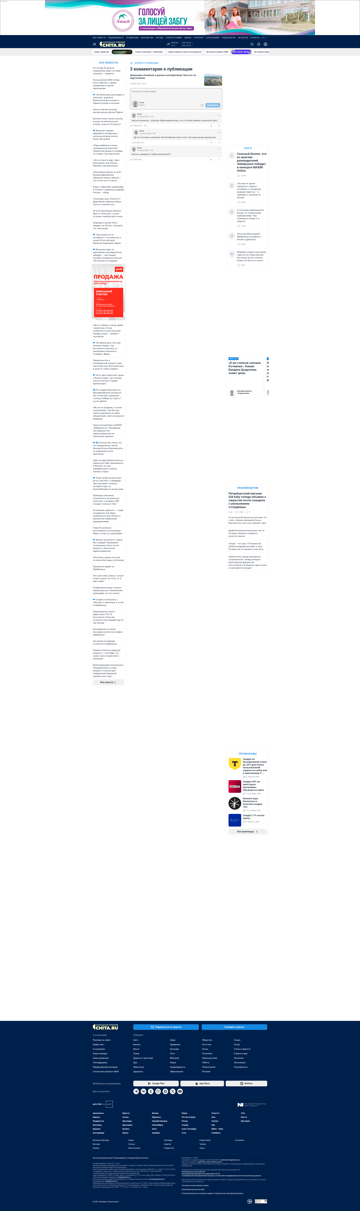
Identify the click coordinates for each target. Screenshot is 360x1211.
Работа (205, 1062)
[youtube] (180, 1091)
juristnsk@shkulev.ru (157, 1179)
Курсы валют (213, 38)
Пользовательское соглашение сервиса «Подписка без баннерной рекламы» (213, 1193)
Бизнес (136, 1044)
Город (136, 1053)
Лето (172, 1053)
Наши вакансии (101, 1058)
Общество (207, 1040)
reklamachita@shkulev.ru (230, 1160)
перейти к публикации (146, 63)
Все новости (99, 38)
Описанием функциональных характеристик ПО (201, 1174)
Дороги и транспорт (143, 1058)
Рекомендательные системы (193, 1189)
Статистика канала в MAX (106, 1071)
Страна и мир (240, 1053)
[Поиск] (252, 44)
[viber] (158, 1091)
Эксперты (243, 38)
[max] (165, 1091)
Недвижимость (116, 38)
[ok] (151, 1091)
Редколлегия (229, 38)
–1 (219, 159)
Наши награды (100, 1053)
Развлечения (208, 1067)
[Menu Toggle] (94, 44)
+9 (211, 143)
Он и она (206, 1044)
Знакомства (147, 38)
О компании (99, 1049)
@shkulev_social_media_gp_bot (210, 1162)
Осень (205, 1049)
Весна (136, 1049)
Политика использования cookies (195, 1186)
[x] (173, 1091)
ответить (137, 126)
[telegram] (136, 1091)
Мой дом (174, 1058)
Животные (138, 1067)
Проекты (254, 38)
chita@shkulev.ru (124, 1177)
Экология (239, 1058)
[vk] (143, 1091)
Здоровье (138, 1071)
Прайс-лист (98, 1044)
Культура (174, 1049)
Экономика (239, 1062)
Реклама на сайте (101, 1040)
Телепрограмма (174, 38)
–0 (219, 126)
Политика (207, 1053)
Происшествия (209, 1058)
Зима (172, 1040)
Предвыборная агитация (105, 1067)
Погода (159, 38)
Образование (176, 1071)
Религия (206, 1071)
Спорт (237, 1044)
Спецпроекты (241, 1067)
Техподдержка (100, 1062)
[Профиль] (265, 44)
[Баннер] (122, 52)
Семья (237, 1040)
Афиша (187, 38)
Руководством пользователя (193, 1172)
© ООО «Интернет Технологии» (106, 1202)
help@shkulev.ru (111, 1181)
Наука (173, 1062)
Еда (135, 1062)
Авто (135, 1040)
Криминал (175, 1044)
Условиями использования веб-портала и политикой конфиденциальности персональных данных (221, 1176)
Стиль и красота (242, 1049)
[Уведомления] (258, 44)
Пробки (266, 38)
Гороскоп (199, 38)
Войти (142, 105)
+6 (211, 126)
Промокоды (132, 38)
